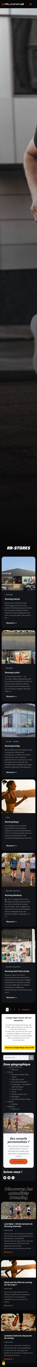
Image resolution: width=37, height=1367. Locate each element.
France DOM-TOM (14, 1067)
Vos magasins (18, 1161)
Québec (15, 1104)
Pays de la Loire (18, 1079)
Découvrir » (9, 1252)
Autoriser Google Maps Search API (19, 1047)
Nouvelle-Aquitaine (19, 1082)
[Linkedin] (8, 1177)
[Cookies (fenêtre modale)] (3, 1363)
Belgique (11, 1107)
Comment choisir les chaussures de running (18, 1337)
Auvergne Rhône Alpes (21, 1099)
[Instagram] (13, 1177)
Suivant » (26, 1009)
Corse (14, 1092)
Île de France (17, 1089)
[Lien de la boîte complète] (18, 592)
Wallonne (15, 1109)
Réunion (15, 1070)
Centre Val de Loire (19, 1094)
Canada (10, 1102)
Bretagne (15, 1097)
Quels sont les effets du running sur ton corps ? (18, 1283)
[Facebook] (4, 1177)
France (10, 1072)
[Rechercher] (31, 1057)
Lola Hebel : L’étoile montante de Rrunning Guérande (18, 1225)
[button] (30, 4)
